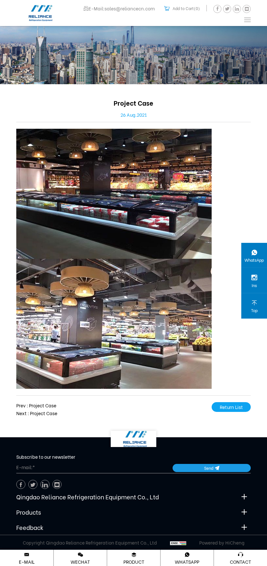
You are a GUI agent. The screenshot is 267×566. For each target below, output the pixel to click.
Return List (231, 406)
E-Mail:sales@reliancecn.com (122, 8)
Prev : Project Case (36, 405)
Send (208, 468)
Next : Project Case (36, 413)
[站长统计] (178, 542)
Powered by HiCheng (222, 542)
